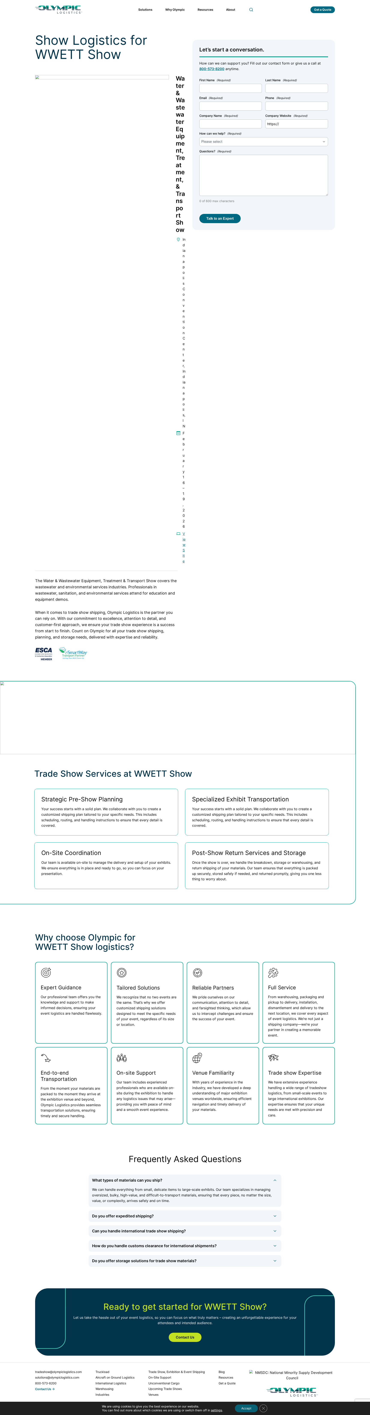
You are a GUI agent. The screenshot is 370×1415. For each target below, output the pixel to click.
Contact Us (185, 1337)
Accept (246, 1408)
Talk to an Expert (220, 218)
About (230, 9)
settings (216, 1410)
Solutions (145, 9)
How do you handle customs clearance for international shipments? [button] (154, 1246)
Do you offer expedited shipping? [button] (123, 1216)
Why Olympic (175, 9)
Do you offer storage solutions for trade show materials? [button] (144, 1261)
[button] (251, 9)
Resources (205, 9)
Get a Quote (322, 9)
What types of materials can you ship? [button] (127, 1180)
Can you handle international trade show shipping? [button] (139, 1231)
